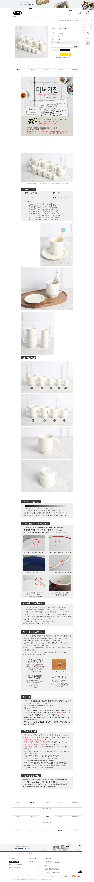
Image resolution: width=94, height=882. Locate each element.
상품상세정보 (18, 69)
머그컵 (68, 20)
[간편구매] (64, 54)
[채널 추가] (70, 54)
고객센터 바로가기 (36, 853)
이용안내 (22, 853)
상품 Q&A (47, 69)
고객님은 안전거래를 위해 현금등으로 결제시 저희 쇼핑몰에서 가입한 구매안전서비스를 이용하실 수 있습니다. (33, 879)
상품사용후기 (32, 69)
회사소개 (13, 853)
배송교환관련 (60, 69)
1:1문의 (88, 27)
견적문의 (84, 32)
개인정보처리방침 (29, 853)
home (58, 20)
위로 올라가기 (75, 69)
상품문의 (84, 27)
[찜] (72, 54)
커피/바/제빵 (62, 20)
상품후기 (91, 27)
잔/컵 (65, 20)
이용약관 (18, 853)
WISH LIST (88, 13)
